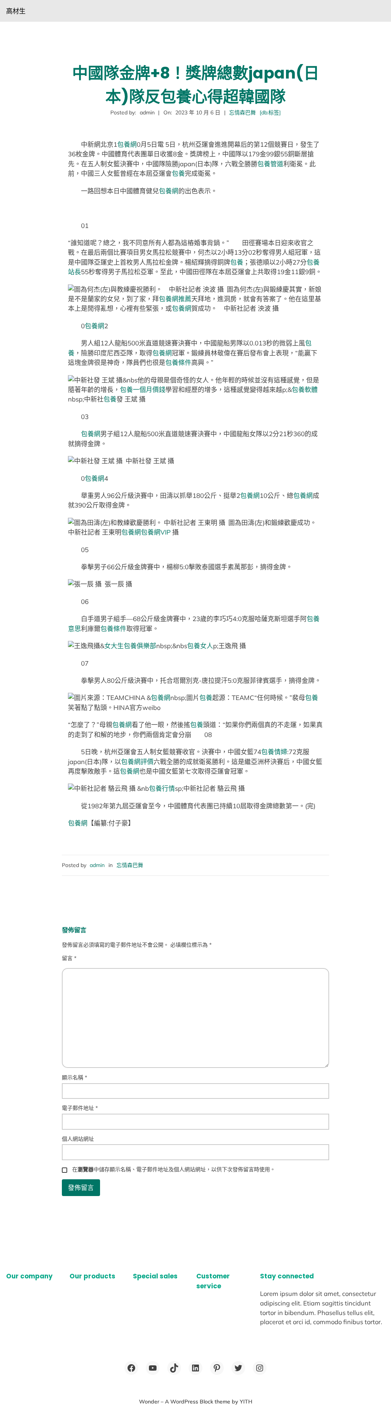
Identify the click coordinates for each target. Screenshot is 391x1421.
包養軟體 (305, 389)
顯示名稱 (74, 1077)
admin (97, 865)
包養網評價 (137, 762)
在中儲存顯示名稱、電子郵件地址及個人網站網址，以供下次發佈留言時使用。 (173, 1169)
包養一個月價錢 (142, 389)
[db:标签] (270, 112)
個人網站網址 (78, 1138)
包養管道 (270, 164)
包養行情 (162, 788)
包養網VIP (156, 532)
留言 (69, 958)
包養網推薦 (175, 299)
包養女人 (200, 646)
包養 (178, 173)
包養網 (127, 144)
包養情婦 (274, 752)
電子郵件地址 (80, 1108)
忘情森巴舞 (242, 112)
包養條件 (178, 362)
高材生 (16, 11)
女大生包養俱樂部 (130, 646)
